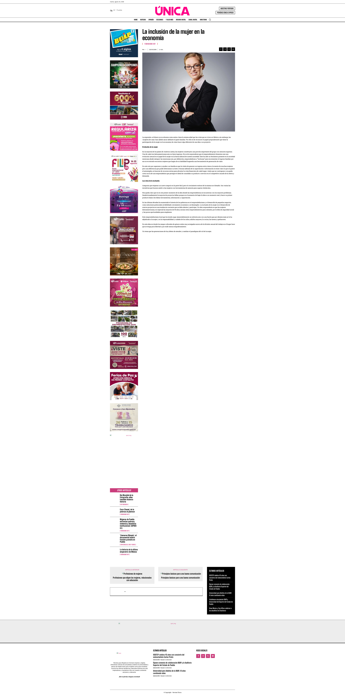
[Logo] (172, 10)
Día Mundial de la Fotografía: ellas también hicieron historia (126, 498)
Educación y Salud (159, 659)
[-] (118, 591)
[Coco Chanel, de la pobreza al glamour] (114, 512)
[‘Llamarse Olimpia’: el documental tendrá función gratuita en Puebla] (114, 538)
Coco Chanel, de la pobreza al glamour (127, 510)
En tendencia (124, 504)
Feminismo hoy (124, 514)
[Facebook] (221, 49)
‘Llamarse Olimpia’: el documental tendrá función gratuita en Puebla (128, 538)
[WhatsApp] (233, 49)
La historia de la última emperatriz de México (129, 550)
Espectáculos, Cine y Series (127, 544)
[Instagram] (203, 656)
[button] (210, 19)
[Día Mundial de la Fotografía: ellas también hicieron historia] (114, 498)
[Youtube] (213, 656)
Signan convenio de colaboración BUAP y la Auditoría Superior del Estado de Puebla (219, 586)
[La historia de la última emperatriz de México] (114, 552)
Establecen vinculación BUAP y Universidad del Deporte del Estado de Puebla (221, 601)
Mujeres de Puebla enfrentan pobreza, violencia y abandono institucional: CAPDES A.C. (128, 523)
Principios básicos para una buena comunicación (180, 577)
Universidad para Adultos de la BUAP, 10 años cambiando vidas (169, 672)
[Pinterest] (229, 49)
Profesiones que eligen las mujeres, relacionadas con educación (132, 579)
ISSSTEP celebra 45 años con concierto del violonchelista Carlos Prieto (219, 577)
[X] (225, 49)
